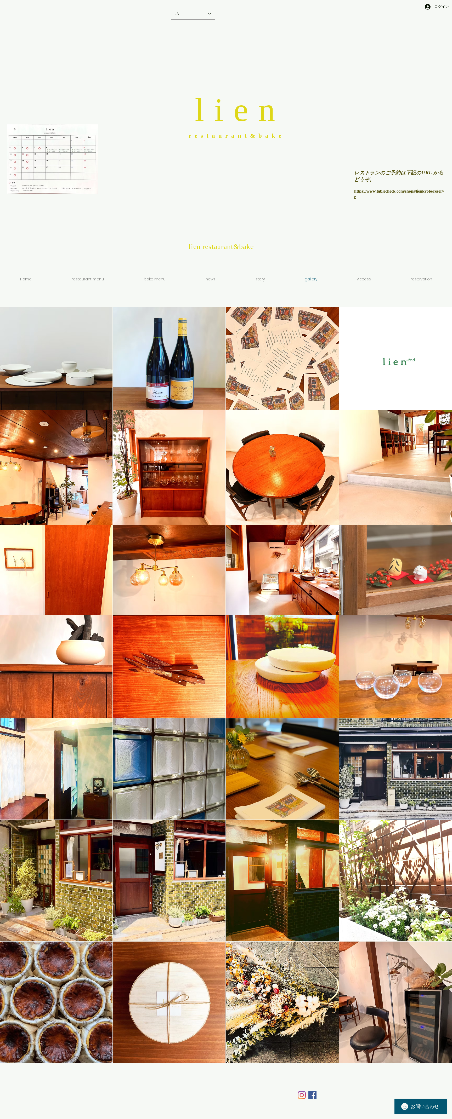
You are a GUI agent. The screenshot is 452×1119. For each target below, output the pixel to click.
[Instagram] (302, 1095)
